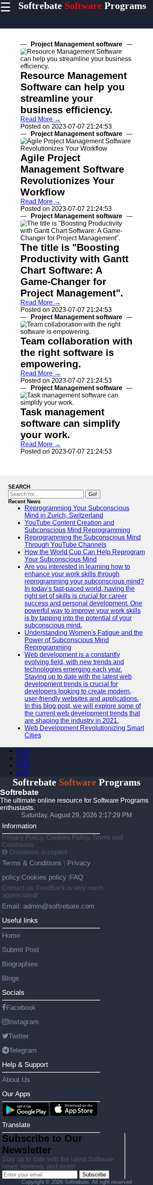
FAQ (76, 877)
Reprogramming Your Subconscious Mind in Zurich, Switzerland (76, 512)
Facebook (21, 1007)
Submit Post (20, 950)
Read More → (40, 119)
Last (22, 772)
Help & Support (25, 1064)
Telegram (23, 1050)
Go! (93, 494)
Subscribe (94, 1175)
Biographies (20, 964)
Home (11, 935)
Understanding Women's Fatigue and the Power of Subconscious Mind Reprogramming (83, 640)
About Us (16, 1079)
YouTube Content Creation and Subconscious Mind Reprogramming (77, 526)
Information (19, 826)
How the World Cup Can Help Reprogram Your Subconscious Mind (84, 556)
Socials (13, 992)
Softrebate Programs (82, 5)
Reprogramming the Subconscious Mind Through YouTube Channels (82, 541)
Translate (16, 1125)
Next (23, 765)
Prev (23, 758)
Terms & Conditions (33, 863)
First (22, 750)
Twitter (19, 1036)
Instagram (23, 1022)
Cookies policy (44, 877)
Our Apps (16, 1094)
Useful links (20, 920)
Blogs (10, 978)
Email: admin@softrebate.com (48, 906)
